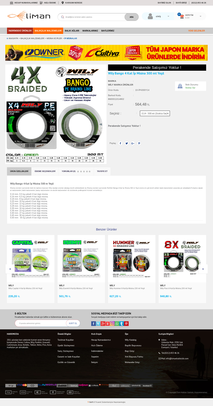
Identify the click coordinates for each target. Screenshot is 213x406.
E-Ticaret (97, 402)
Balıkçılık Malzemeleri (48, 31)
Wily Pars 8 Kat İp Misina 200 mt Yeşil (176, 288)
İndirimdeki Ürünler (20, 31)
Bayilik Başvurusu (133, 345)
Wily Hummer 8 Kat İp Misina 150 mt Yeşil (127, 288)
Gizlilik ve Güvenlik (66, 362)
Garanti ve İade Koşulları (69, 357)
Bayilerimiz (107, 31)
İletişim (94, 362)
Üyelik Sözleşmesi (66, 345)
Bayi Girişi (129, 351)
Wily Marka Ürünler (120, 84)
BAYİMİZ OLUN (164, 3)
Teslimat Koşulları (66, 340)
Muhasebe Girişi (132, 362)
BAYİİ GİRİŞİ (181, 3)
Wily (11, 285)
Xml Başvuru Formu (134, 357)
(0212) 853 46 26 (198, 3)
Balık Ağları (72, 31)
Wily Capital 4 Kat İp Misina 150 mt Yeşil (25, 288)
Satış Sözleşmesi (66, 351)
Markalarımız (90, 31)
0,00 (187, 18)
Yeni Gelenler (196, 31)
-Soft (90, 402)
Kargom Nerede (73, 3)
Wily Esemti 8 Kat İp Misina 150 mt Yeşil (76, 288)
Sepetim (95, 357)
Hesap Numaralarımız (26, 3)
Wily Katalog (130, 340)
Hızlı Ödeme (50, 3)
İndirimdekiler (97, 351)
